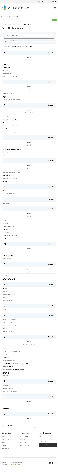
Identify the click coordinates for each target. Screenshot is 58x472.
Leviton (5, 220)
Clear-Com (5, 123)
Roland (4, 328)
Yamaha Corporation (8, 425)
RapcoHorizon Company (9, 319)
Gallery (4, 445)
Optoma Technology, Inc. (9, 278)
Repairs (22, 439)
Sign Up (48, 445)
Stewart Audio (6, 375)
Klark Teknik (6, 203)
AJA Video (5, 64)
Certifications (5, 439)
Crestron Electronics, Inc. (10, 132)
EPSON (5, 181)
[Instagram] (55, 1)
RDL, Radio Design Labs (9, 325)
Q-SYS (4, 310)
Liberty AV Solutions (8, 229)
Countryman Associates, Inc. (10, 126)
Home (4, 24)
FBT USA (5, 190)
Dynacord (5, 155)
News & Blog (5, 448)
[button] (55, 8)
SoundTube (6, 372)
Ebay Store (23, 442)
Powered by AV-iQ (34, 427)
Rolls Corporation (7, 331)
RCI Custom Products (8, 322)
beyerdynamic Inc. (8, 93)
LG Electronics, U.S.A (8, 226)
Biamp (4, 96)
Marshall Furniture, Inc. (9, 255)
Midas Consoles (7, 258)
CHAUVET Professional (9, 120)
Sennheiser (6, 357)
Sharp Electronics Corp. (9, 360)
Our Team (4, 442)
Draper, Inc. (6, 152)
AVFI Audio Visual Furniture (10, 76)
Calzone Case (6, 117)
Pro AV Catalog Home (7, 16)
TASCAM (5, 385)
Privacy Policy (27, 427)
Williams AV (6, 408)
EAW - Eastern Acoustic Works (11, 172)
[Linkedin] (53, 1)
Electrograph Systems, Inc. (10, 178)
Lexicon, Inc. (6, 223)
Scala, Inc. (5, 354)
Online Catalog (24, 445)
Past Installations (25, 436)
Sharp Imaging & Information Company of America (16, 363)
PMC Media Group (15, 464)
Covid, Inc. (5, 129)
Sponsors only (10, 42)
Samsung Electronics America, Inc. (12, 351)
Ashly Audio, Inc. (7, 73)
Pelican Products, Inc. (8, 291)
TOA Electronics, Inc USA (9, 391)
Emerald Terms (21, 427)
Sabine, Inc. (6, 348)
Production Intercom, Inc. (10, 300)
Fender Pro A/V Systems (9, 193)
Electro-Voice (6, 175)
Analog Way (6, 70)
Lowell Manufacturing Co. (10, 235)
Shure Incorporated (8, 366)
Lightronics (6, 232)
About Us (4, 436)
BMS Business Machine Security (11, 99)
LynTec (5, 238)
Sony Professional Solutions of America (13, 369)
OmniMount (6, 275)
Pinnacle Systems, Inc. (9, 294)
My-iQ (16, 16)
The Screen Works (8, 388)
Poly (4, 297)
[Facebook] (50, 1)
